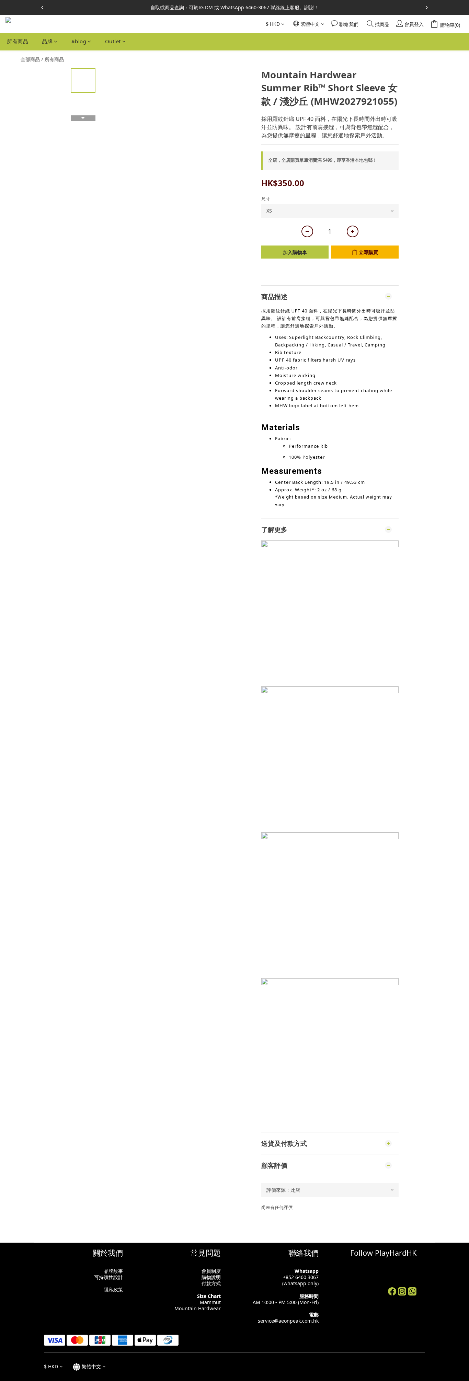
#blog (79, 41)
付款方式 (211, 1283)
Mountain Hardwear (197, 1308)
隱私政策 (113, 1289)
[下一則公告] (427, 7)
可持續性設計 (108, 1277)
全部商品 (30, 59)
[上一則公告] (42, 7)
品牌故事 (113, 1271)
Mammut (210, 1302)
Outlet (113, 41)
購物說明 (211, 1277)
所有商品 (17, 41)
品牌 (47, 41)
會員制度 (211, 1271)
